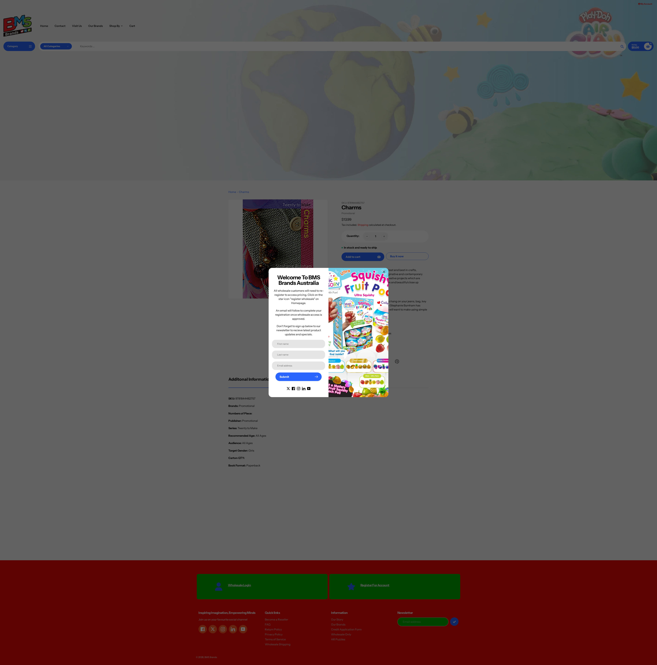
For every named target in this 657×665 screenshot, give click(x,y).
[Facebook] (293, 388)
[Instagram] (298, 388)
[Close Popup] (384, 272)
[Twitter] (288, 388)
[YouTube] (309, 388)
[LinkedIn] (303, 388)
